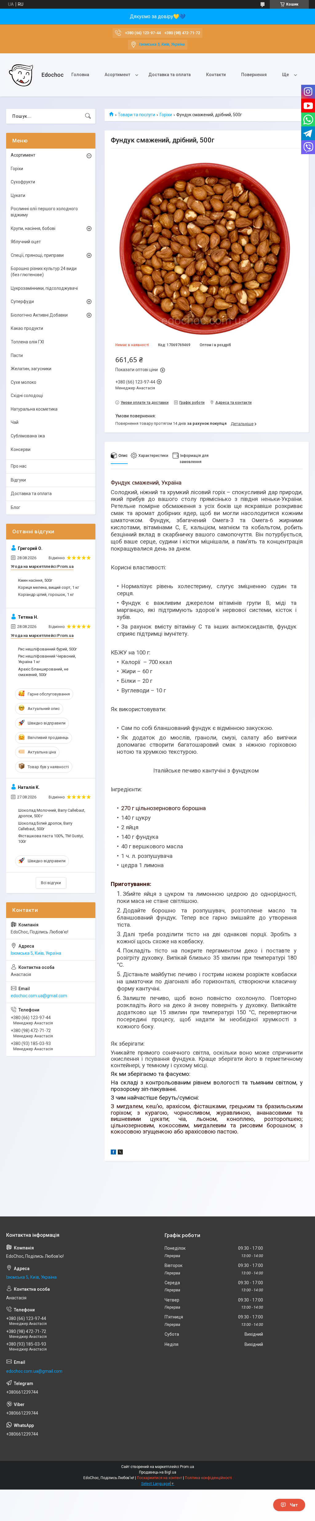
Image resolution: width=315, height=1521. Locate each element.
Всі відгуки (51, 882)
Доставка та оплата (169, 74)
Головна (80, 74)
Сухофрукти (23, 181)
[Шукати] (88, 116)
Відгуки (18, 480)
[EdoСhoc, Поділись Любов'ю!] (21, 74)
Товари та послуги (136, 114)
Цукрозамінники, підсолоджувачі (44, 288)
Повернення (254, 74)
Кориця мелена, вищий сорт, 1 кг (48, 587)
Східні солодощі (27, 395)
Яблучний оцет (26, 241)
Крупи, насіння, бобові (33, 228)
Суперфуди (22, 301)
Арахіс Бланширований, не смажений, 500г (43, 672)
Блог (15, 507)
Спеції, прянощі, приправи (37, 255)
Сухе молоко (23, 382)
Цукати (18, 195)
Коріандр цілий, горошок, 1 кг (46, 594)
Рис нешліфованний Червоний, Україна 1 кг (47, 659)
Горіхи (166, 114)
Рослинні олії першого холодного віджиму (44, 211)
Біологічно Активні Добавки (39, 315)
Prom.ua (187, 1467)
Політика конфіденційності (208, 1478)
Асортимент (117, 74)
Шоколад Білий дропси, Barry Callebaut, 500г (45, 826)
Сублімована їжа (28, 435)
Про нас (18, 466)
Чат (294, 1505)
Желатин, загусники (31, 368)
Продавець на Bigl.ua (157, 1472)
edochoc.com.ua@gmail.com (39, 995)
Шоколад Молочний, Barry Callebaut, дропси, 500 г (51, 813)
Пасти (17, 355)
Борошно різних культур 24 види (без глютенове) (44, 271)
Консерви (20, 449)
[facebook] (113, 1152)
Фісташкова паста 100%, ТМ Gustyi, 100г (51, 839)
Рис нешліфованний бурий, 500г (47, 649)
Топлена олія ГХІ (27, 341)
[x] (120, 1152)
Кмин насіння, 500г (35, 580)
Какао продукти (27, 328)
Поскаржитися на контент (159, 1478)
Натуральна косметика (34, 409)
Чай (14, 422)
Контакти (216, 74)
